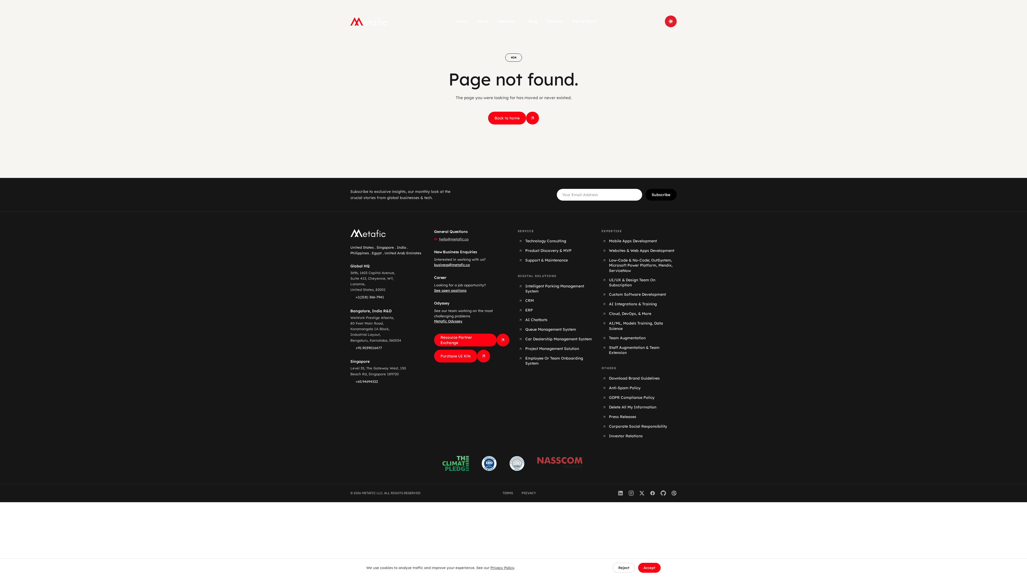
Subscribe (661, 194)
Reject (623, 568)
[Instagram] (631, 493)
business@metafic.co (452, 265)
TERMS (508, 493)
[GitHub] (663, 493)
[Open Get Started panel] (671, 21)
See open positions (450, 290)
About (483, 21)
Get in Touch (584, 21)
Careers (554, 21)
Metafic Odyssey (448, 321)
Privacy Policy (502, 568)
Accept (649, 568)
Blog (533, 21)
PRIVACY (529, 493)
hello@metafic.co (454, 239)
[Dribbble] (674, 493)
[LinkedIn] (620, 493)
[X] (642, 493)
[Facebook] (652, 493)
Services (506, 21)
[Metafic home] (368, 21)
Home (461, 21)
